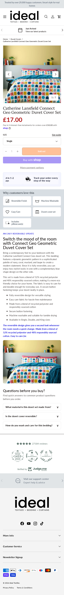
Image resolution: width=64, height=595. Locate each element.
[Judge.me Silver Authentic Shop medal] (33, 456)
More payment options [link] (32, 167)
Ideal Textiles (14, 583)
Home (5, 39)
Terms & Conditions (24, 588)
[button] (59, 16)
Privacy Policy (8, 588)
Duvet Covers (16, 39)
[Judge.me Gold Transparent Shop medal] (19, 456)
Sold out (41, 151)
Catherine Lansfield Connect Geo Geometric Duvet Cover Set (27, 41)
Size (5, 135)
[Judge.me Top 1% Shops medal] (48, 456)
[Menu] (4, 16)
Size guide (56, 135)
